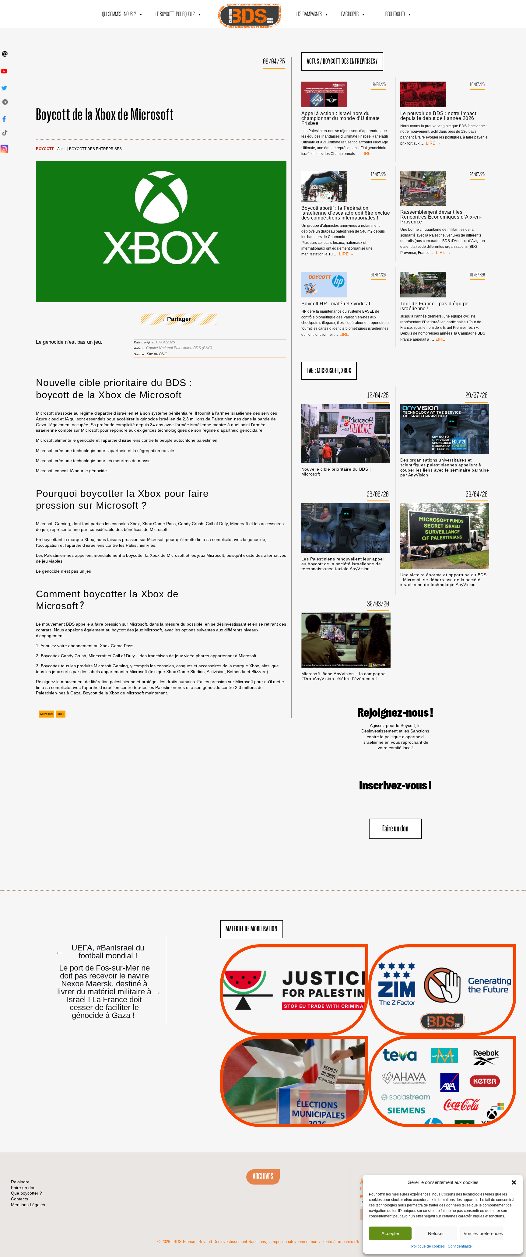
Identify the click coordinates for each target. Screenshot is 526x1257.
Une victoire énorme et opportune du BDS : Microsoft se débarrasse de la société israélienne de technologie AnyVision (443, 580)
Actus (61, 149)
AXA (428, 1070)
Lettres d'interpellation (442, 1022)
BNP (441, 1070)
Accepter (390, 1233)
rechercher (395, 14)
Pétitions (303, 1028)
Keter (441, 1085)
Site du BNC (157, 354)
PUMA (452, 1101)
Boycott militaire (442, 1015)
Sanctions (303, 1021)
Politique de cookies (428, 1246)
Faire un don (395, 829)
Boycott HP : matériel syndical (335, 303)
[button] (514, 1182)
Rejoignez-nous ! (395, 713)
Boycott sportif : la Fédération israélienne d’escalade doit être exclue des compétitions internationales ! (345, 213)
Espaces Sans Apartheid (294, 1098)
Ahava (450, 1062)
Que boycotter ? (442, 1044)
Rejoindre (20, 1181)
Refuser (436, 1233)
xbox (61, 713)
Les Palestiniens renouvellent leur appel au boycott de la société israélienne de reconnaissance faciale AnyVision (342, 564)
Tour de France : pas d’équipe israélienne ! (434, 306)
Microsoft (46, 713)
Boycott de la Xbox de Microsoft (105, 115)
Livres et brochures (441, 1093)
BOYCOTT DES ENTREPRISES (95, 149)
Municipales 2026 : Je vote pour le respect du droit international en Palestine (294, 1064)
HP (452, 1078)
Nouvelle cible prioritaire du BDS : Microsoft (336, 471)
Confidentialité (460, 1246)
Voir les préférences (483, 1233)
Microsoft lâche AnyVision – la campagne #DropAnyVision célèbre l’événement (343, 676)
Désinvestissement (462, 1054)
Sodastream (441, 1108)
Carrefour (435, 1078)
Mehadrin (433, 1101)
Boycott (45, 149)
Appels (282, 1021)
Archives (263, 1176)
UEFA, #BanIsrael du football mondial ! (99, 951)
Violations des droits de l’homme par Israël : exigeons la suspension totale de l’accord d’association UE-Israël (294, 982)
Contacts (19, 1198)
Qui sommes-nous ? (119, 14)
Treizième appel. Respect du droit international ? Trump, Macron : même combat (442, 972)
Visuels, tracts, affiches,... (442, 1117)
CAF (454, 1070)
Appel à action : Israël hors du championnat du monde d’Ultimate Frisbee (340, 118)
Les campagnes (309, 14)
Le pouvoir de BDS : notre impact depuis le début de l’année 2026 (438, 116)
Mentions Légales (28, 1204)
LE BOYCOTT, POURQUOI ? (175, 14)
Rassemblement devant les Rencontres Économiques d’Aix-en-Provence (441, 217)
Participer (350, 14)
